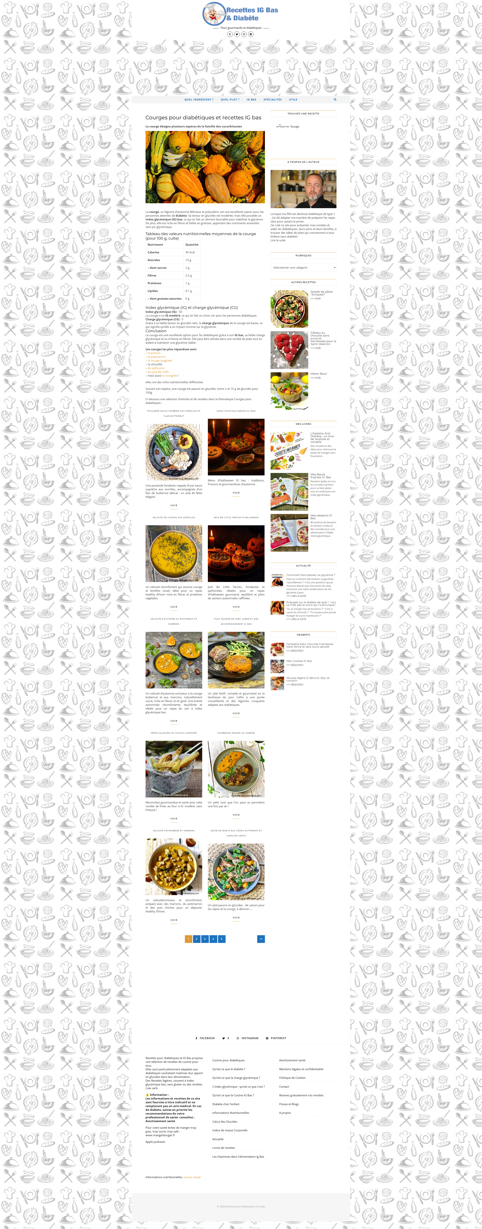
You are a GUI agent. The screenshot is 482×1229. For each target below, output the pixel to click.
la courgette (169, 375)
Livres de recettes (223, 1148)
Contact (284, 1086)
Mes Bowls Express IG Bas (320, 476)
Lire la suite (278, 240)
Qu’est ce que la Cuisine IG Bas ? (233, 1095)
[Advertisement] (241, 67)
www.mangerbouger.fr (160, 1135)
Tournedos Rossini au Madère (236, 733)
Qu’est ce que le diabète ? (228, 1069)
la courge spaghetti (160, 360)
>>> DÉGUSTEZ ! (295, 650)
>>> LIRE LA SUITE (296, 596)
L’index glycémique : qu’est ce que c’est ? (238, 1086)
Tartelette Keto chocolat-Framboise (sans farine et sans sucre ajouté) (309, 645)
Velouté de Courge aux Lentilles (174, 517)
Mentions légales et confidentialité (301, 1069)
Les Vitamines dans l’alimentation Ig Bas (238, 1156)
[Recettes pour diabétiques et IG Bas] (241, 20)
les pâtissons (156, 368)
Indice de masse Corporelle (229, 1130)
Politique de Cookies (292, 1078)
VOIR (174, 505)
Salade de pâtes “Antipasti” (321, 293)
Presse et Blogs (289, 1104)
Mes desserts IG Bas (321, 517)
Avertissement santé (160, 1121)
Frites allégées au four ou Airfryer (174, 733)
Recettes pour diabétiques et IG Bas (168, 1058)
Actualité (217, 1139)
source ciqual (192, 1177)
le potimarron (157, 357)
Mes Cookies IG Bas (299, 661)
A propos (285, 1113)
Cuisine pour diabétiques (228, 1060)
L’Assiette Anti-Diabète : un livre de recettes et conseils (322, 438)
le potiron (154, 353)
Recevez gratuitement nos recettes (301, 1095)
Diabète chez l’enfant (225, 1104)
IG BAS (251, 99)
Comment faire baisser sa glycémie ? (310, 575)
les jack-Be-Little (158, 372)
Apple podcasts (155, 1142)
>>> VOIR (315, 298)
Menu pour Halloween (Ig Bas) (236, 411)
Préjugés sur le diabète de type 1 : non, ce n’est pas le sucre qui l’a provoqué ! (311, 604)
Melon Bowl (318, 373)
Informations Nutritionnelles (230, 1113)
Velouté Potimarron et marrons (174, 830)
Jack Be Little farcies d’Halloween (236, 517)
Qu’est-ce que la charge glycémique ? (236, 1078)
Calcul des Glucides (224, 1121)
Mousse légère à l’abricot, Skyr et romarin (308, 679)
